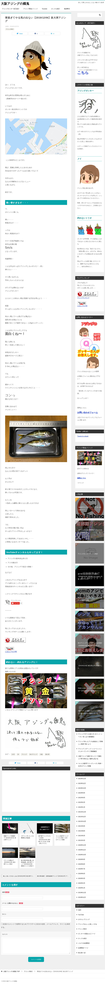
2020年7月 (81, 869)
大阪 (41, 754)
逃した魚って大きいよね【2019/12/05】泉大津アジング (19, 876)
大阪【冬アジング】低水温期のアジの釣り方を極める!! (90, 622)
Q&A (79, 910)
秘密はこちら (81, 478)
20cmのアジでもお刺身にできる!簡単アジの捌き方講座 (90, 599)
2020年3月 (81, 878)
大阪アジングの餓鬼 (15, 3)
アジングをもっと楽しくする (87, 924)
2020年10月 (82, 854)
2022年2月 (81, 802)
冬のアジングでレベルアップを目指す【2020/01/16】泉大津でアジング (90, 644)
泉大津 (47, 754)
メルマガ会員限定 (84, 943)
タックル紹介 (55, 9)
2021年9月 (81, 826)
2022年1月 (81, 807)
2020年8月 (81, 864)
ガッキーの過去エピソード (86, 933)
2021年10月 (82, 821)
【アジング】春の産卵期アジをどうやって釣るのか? (90, 531)
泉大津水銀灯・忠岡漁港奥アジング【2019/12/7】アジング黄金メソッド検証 (54, 876)
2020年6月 (81, 873)
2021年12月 (82, 812)
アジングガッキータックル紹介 (88, 554)
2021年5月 (81, 835)
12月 (13, 754)
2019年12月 (82, 892)
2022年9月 (81, 797)
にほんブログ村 (82, 306)
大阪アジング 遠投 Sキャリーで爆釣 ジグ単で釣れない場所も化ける (89, 712)
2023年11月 (82, 783)
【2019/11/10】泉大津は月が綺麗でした (90, 667)
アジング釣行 (9, 29)
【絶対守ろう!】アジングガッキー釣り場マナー (89, 508)
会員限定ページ (83, 948)
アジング (24, 754)
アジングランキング (83, 298)
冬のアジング (33, 754)
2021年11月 (82, 816)
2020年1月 (81, 888)
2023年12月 (82, 778)
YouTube (81, 914)
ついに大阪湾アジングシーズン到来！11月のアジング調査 (62, 837)
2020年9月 (81, 859)
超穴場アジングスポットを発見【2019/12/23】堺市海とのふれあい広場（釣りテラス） (44, 839)
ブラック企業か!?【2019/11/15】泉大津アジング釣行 (10, 862)
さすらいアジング (84, 919)
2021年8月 (81, 831)
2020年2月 (81, 883)
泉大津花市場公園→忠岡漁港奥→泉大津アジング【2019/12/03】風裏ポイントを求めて (27, 863)
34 (18, 754)
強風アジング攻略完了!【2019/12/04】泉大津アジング (10, 837)
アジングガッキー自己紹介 (10, 9)
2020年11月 (82, 850)
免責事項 (67, 9)
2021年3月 (81, 840)
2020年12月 (82, 845)
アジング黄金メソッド (30, 9)
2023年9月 (81, 793)
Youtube (44, 9)
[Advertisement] (36, 789)
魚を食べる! (82, 953)
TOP (11, 971)
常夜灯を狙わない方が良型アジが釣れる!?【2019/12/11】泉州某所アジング (90, 689)
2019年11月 (82, 897)
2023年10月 (82, 788)
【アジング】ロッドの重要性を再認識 (27, 837)
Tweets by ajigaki (82, 436)
